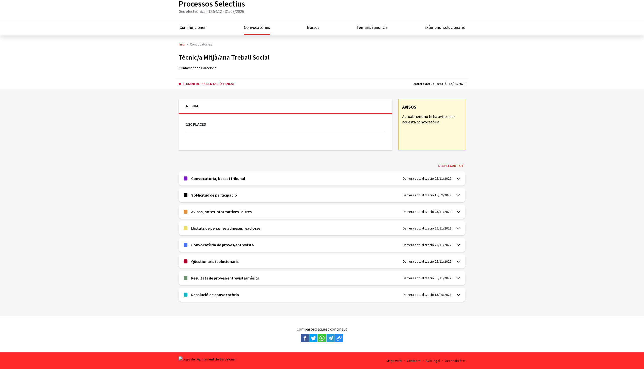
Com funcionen (193, 28)
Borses (313, 28)
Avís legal (433, 360)
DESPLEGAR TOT (451, 165)
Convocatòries (257, 28)
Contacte (414, 360)
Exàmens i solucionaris (445, 28)
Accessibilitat (455, 360)
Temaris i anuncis (371, 28)
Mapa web (394, 360)
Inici (182, 44)
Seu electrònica (192, 11)
